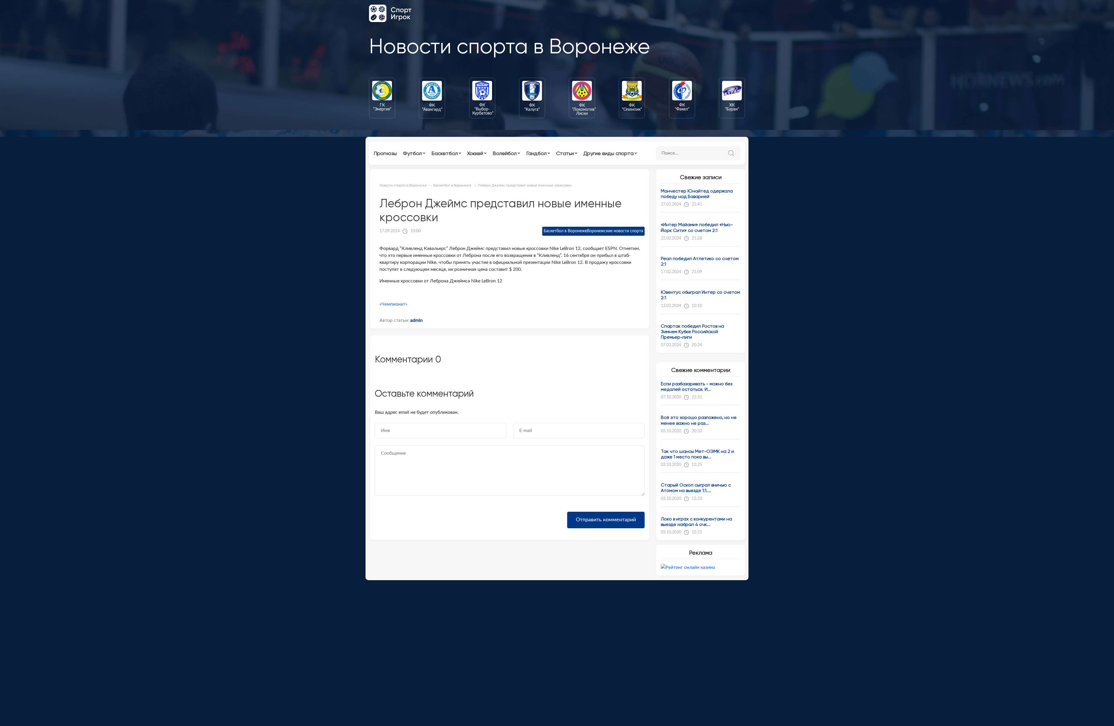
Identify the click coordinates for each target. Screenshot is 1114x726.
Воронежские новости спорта (615, 231)
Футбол (412, 153)
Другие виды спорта (608, 153)
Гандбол (536, 153)
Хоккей (475, 153)
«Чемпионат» (393, 304)
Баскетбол (444, 153)
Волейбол (505, 153)
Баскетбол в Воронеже (565, 231)
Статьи (565, 153)
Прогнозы (385, 153)
